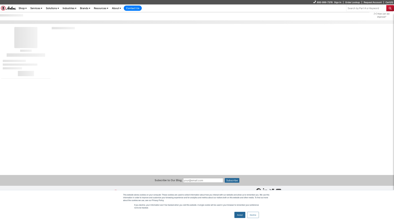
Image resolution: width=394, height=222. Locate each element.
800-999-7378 (325, 2)
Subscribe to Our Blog (168, 180)
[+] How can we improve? (382, 15)
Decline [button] (253, 215)
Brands (84, 8)
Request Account (373, 2)
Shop (22, 8)
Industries (68, 8)
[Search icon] (390, 8)
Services (35, 8)
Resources (100, 8)
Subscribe (232, 180)
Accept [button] (240, 215)
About (115, 8)
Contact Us (132, 8)
